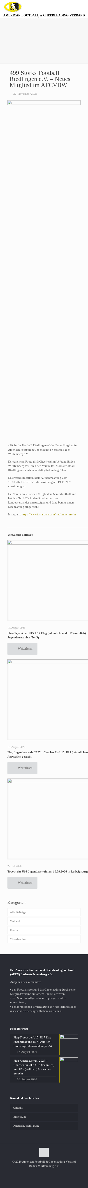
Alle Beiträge (18, 912)
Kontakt (18, 1107)
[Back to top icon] (44, 1152)
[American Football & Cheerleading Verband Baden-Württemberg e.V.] (12, 6)
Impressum (19, 1116)
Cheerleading (18, 939)
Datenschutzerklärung (26, 1125)
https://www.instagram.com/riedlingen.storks (49, 514)
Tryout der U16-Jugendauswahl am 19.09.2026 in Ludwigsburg (47, 871)
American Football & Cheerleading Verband (44, 17)
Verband (15, 921)
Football (15, 930)
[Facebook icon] (44, 1172)
